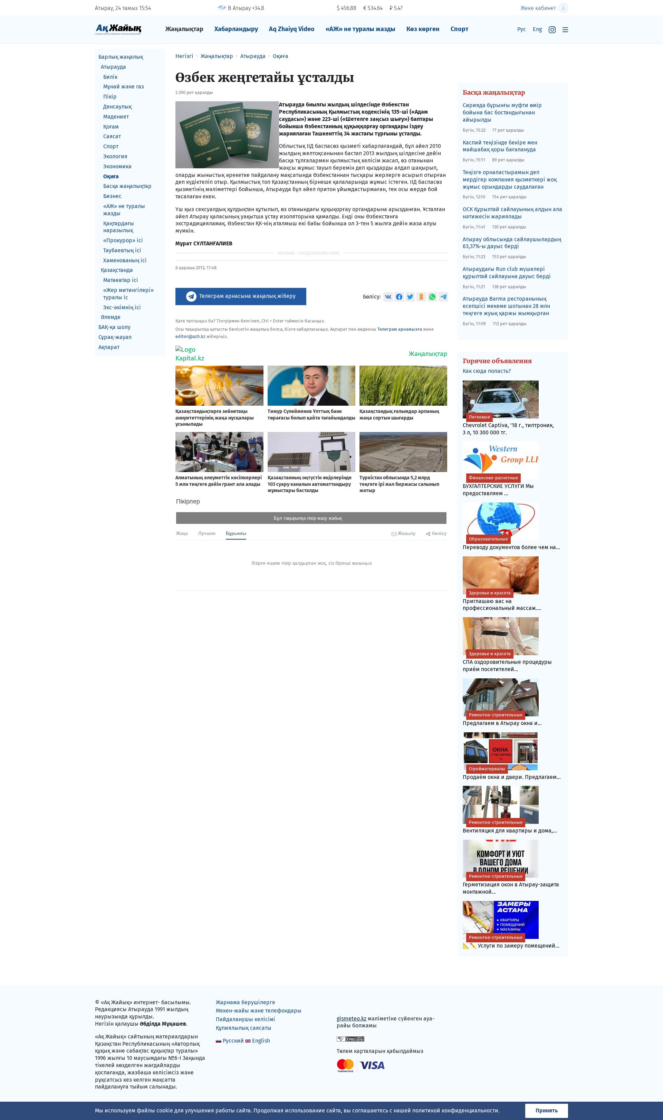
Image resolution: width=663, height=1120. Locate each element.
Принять (547, 1110)
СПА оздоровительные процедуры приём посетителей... (507, 661)
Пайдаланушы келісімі (245, 1019)
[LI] (352, 1003)
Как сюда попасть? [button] (487, 371)
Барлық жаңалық (120, 57)
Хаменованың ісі (125, 260)
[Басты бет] (118, 29)
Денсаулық (117, 106)
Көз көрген (423, 29)
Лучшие (206, 533)
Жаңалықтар (184, 29)
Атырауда (113, 67)
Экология (115, 156)
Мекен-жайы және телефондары (258, 1010)
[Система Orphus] (350, 1038)
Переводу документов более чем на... (511, 543)
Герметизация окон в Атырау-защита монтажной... (511, 884)
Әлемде (111, 317)
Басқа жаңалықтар (127, 186)
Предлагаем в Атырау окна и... (502, 719)
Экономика (117, 166)
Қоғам (111, 126)
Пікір (110, 96)
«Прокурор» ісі (123, 240)
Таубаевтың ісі (122, 250)
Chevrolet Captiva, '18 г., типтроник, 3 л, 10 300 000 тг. (508, 425)
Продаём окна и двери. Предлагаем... (512, 773)
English (261, 1040)
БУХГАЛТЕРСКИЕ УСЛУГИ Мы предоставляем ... (498, 486)
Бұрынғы (236, 533)
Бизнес (112, 196)
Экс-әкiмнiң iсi (122, 307)
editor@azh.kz (190, 336)
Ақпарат (108, 347)
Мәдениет (116, 116)
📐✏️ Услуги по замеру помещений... (511, 942)
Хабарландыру (236, 29)
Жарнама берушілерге (245, 1002)
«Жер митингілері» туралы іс (128, 294)
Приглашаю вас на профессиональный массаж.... (502, 601)
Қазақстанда (117, 270)
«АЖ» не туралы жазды (360, 29)
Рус (521, 29)
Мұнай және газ (123, 86)
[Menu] (565, 29)
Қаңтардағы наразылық (118, 227)
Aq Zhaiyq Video (292, 29)
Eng (537, 29)
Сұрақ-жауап (115, 337)
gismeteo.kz (351, 1018)
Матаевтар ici (120, 280)
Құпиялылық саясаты (243, 1028)
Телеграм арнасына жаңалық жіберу (247, 296)
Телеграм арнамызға (399, 329)
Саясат (112, 136)
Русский (233, 1040)
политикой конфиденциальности (455, 1110)
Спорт (460, 29)
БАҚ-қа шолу (114, 327)
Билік (110, 77)
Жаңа (182, 533)
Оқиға (111, 176)
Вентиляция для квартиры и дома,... (510, 827)
